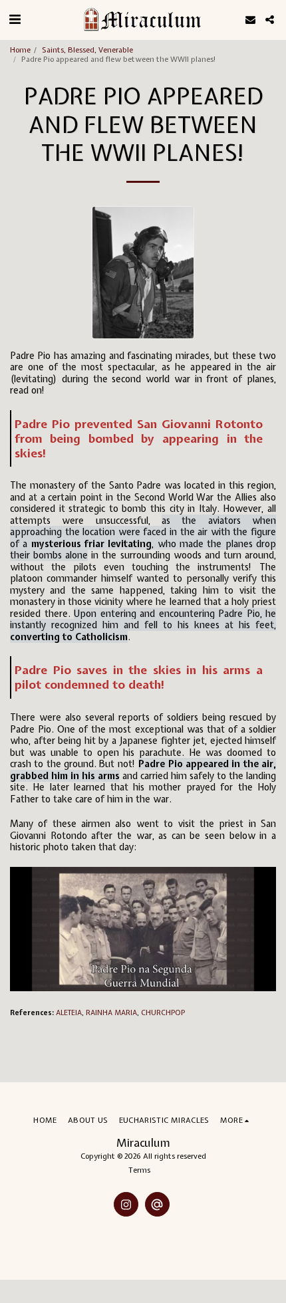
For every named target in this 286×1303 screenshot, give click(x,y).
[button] (14, 19)
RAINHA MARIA (111, 1012)
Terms (139, 1170)
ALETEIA (69, 1012)
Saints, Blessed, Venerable (87, 50)
